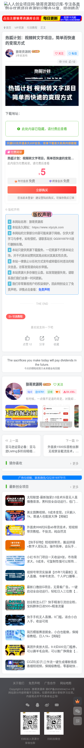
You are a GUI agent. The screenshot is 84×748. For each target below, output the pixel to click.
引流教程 (32, 27)
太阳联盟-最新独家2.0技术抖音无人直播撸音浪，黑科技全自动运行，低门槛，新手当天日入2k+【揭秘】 (52, 501)
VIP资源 (19, 27)
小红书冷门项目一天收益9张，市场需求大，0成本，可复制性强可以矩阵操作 (52, 561)
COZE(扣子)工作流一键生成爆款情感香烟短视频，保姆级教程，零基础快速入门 (52, 666)
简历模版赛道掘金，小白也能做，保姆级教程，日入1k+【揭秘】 (52, 634)
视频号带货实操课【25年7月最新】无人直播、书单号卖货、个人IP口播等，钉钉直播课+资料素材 (52, 576)
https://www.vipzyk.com (48, 227)
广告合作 (50, 683)
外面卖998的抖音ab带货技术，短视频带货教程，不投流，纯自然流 (52, 529)
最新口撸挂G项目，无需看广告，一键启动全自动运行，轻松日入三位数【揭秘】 (52, 591)
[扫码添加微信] (77, 711)
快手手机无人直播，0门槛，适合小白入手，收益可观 (52, 619)
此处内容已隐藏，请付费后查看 (43, 128)
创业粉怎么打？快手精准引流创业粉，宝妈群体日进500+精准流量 (52, 604)
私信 (74, 53)
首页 (8, 27)
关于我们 (18, 683)
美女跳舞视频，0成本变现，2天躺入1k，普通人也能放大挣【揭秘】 (51, 514)
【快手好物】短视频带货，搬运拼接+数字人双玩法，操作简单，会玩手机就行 (52, 546)
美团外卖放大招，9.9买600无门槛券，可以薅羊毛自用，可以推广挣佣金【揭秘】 (53, 650)
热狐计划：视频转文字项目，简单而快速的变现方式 (40, 40)
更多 (76, 463)
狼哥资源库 (38, 689)
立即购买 (42, 190)
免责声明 (44, 289)
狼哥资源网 (23, 51)
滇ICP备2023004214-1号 (60, 689)
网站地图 (65, 683)
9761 (41, 391)
